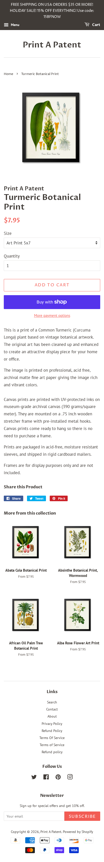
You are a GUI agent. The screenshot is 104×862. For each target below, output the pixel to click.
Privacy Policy (52, 723)
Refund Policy (52, 730)
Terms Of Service (52, 737)
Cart (95, 25)
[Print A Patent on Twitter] (34, 777)
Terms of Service (52, 744)
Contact (52, 709)
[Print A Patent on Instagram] (70, 777)
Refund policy (52, 751)
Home (8, 74)
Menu (14, 25)
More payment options (52, 315)
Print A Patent (52, 45)
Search (52, 702)
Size (8, 233)
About (52, 716)
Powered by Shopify (78, 831)
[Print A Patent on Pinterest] (58, 777)
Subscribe (82, 817)
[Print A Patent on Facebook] (46, 777)
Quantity (12, 256)
